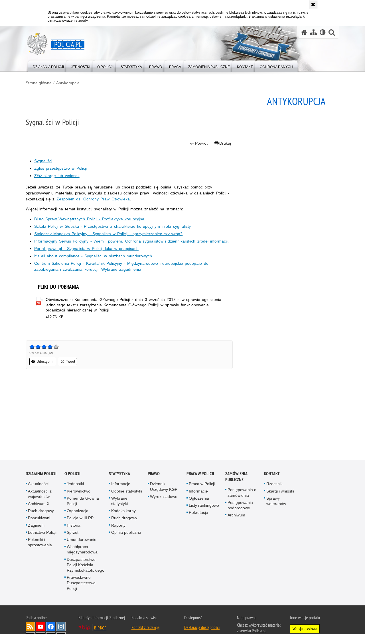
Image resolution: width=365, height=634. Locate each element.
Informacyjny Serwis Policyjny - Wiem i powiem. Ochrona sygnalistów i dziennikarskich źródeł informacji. (131, 241)
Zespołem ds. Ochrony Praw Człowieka (91, 199)
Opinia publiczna (126, 533)
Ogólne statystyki (126, 491)
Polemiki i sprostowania (40, 543)
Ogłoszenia (199, 499)
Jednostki (75, 484)
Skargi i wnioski (280, 491)
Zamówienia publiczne (236, 477)
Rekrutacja (198, 513)
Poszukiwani (39, 518)
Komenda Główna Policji (83, 502)
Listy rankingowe (204, 506)
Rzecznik (274, 484)
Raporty (118, 526)
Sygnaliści (43, 161)
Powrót (201, 143)
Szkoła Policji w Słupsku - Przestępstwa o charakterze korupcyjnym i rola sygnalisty (112, 226)
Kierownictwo (78, 491)
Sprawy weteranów (276, 502)
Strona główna (39, 83)
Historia (73, 526)
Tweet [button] (70, 362)
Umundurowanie (81, 540)
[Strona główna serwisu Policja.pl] (304, 32)
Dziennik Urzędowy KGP (163, 487)
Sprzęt (72, 533)
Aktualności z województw (40, 494)
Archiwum (236, 516)
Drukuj (225, 143)
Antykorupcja (68, 83)
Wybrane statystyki (119, 502)
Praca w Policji (200, 474)
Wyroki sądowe (163, 497)
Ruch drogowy (41, 511)
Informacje (120, 484)
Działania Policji (41, 474)
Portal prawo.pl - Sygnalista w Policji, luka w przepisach (86, 248)
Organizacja (77, 511)
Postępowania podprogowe (240, 506)
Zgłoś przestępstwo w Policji (60, 168)
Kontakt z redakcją (145, 628)
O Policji (72, 474)
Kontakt (272, 474)
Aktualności (38, 484)
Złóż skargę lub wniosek (57, 175)
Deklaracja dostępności (202, 628)
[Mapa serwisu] (313, 32)
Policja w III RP (80, 518)
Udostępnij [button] (44, 362)
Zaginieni (36, 526)
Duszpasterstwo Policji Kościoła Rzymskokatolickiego (85, 565)
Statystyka (119, 474)
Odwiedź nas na (40, 627)
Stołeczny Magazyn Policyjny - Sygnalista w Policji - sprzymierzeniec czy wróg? (108, 233)
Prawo (154, 474)
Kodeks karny (123, 511)
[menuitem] (48, 65)
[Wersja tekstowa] (323, 32)
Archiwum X (38, 504)
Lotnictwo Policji (42, 533)
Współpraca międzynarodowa (82, 550)
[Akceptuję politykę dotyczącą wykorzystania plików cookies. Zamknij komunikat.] (313, 4)
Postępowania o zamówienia (242, 493)
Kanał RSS (30, 627)
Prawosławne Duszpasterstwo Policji (81, 583)
